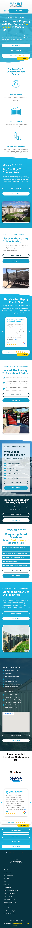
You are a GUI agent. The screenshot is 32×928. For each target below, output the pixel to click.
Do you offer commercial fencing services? (16, 565)
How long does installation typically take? (16, 553)
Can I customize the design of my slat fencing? (15, 548)
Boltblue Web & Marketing (18, 923)
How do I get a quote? (11, 561)
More (15, 340)
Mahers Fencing (14, 920)
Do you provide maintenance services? (16, 557)
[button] (5, 11)
